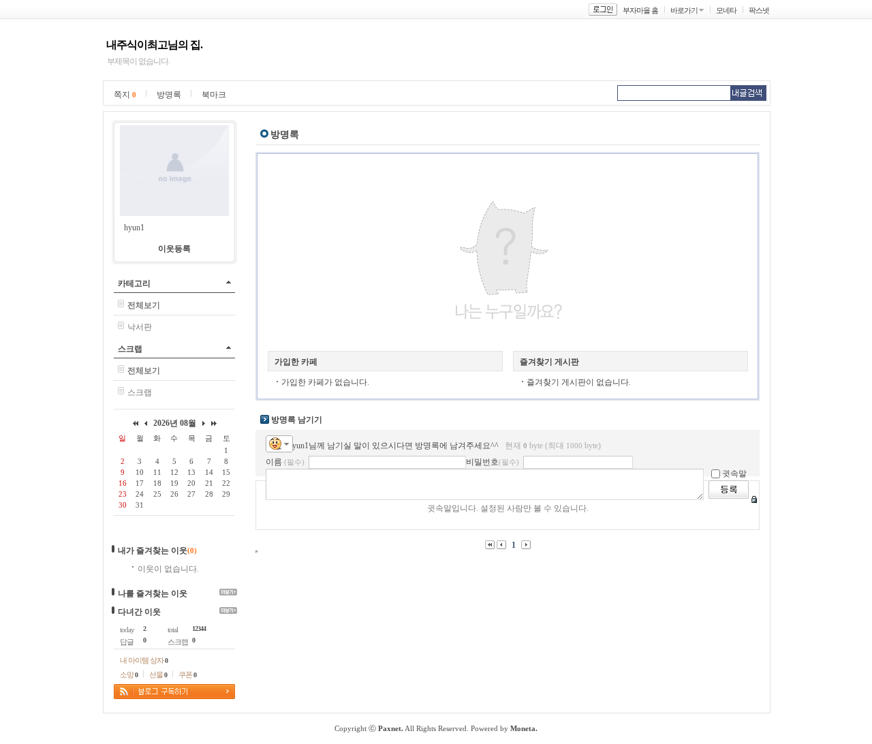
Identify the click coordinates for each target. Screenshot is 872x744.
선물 (158, 674)
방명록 (169, 94)
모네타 (726, 10)
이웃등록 (174, 248)
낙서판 (139, 327)
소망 (129, 674)
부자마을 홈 (640, 10)
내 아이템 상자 (144, 660)
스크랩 (130, 349)
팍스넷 (759, 10)
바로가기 (684, 10)
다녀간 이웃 (139, 612)
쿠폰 (187, 674)
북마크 (214, 94)
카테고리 (134, 283)
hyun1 (134, 227)
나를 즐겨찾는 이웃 (152, 593)
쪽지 (125, 94)
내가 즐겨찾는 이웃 (152, 550)
